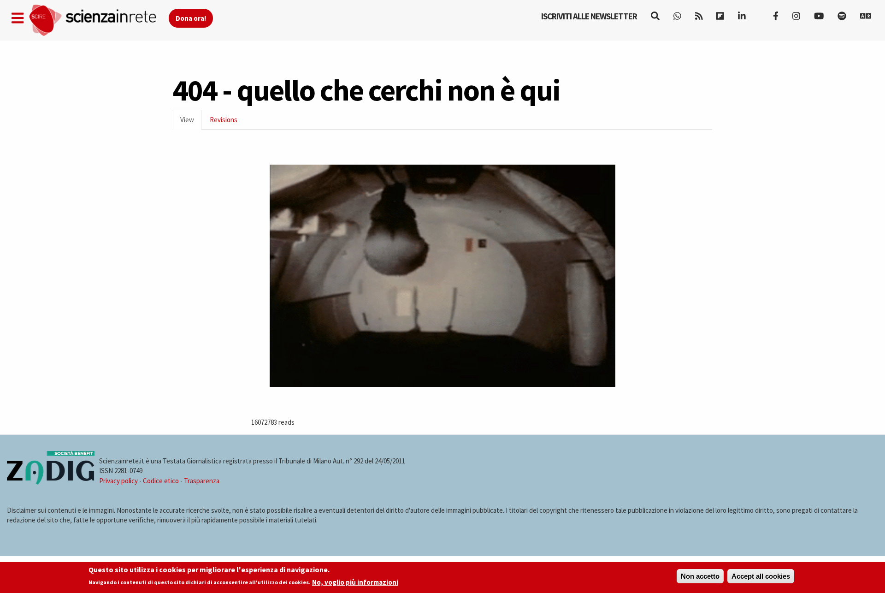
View (190, 122)
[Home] (98, 20)
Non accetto (700, 576)
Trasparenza (201, 480)
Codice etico (161, 480)
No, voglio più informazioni (355, 582)
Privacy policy (118, 480)
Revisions (223, 119)
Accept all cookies (761, 576)
